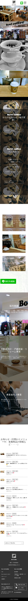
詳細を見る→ (9, 456)
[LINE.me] (8, 281)
